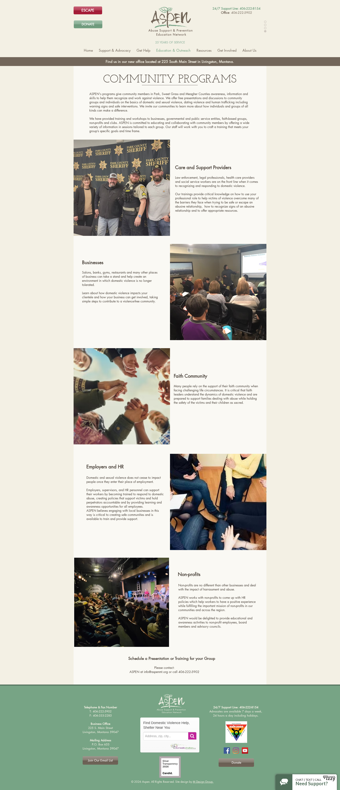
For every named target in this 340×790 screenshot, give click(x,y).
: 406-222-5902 (240, 13)
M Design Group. (203, 782)
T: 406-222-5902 (101, 711)
